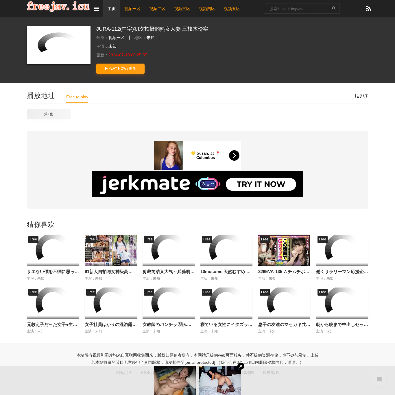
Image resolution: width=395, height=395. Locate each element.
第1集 (48, 114)
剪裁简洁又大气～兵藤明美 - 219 (174, 271)
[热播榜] (368, 8)
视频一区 (132, 8)
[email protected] (199, 362)
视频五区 (232, 8)
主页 (112, 8)
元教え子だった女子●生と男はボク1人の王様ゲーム (77, 324)
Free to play (77, 96)
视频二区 (157, 8)
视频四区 (207, 8)
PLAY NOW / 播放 (122, 68)
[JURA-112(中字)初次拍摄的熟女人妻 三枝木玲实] (59, 45)
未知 (150, 37)
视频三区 (182, 8)
